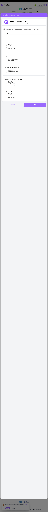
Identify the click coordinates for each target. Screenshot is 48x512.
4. (5, 67)
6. (5, 91)
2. (5, 42)
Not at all (10, 44)
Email (7, 33)
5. (5, 79)
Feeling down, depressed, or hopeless (14, 55)
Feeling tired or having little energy (14, 79)
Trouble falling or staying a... (12, 67)
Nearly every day (11, 48)
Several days (10, 45)
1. (5, 33)
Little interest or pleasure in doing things (15, 42)
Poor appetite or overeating (12, 91)
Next (35, 104)
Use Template (37, 15)
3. (5, 55)
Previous (13, 104)
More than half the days (13, 47)
